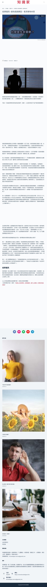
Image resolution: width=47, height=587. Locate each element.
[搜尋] (44, 2)
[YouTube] (28, 331)
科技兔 (4, 544)
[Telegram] (32, 331)
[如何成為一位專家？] (23, 510)
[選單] (2, 2)
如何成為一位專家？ (6, 533)
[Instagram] (19, 331)
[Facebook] (14, 331)
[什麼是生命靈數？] (23, 411)
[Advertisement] (23, 49)
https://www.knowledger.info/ (22, 574)
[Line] (23, 331)
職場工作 (15, 60)
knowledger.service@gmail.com (14, 579)
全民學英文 (5, 542)
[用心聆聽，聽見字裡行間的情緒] (23, 460)
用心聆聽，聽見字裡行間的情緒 (8, 484)
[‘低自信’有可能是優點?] (23, 361)
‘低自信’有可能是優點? (6, 384)
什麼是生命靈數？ (5, 434)
